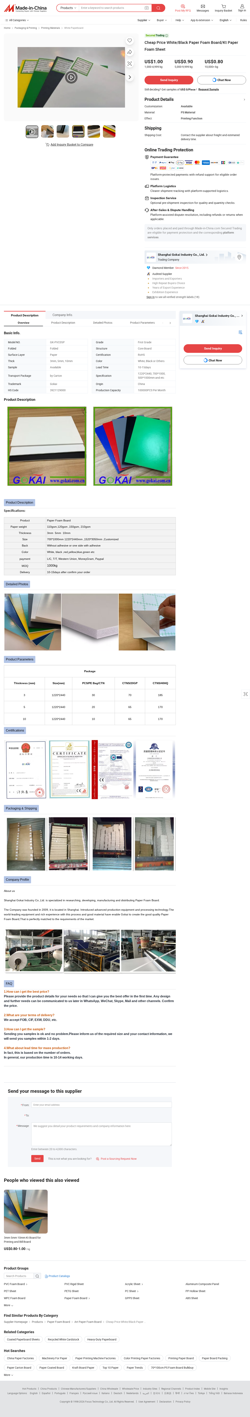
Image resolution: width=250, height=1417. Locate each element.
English (34, 1393)
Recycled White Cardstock (63, 1339)
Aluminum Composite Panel (202, 1284)
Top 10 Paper (111, 1367)
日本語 (167, 1393)
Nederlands (132, 1393)
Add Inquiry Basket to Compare (72, 144)
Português (59, 1393)
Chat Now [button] (224, 80)
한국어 (156, 1393)
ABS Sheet (192, 1298)
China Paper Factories (20, 1358)
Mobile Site (209, 1388)
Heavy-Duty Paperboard (101, 1339)
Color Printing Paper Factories (142, 1358)
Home (7, 27)
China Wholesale (109, 1388)
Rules (243, 20)
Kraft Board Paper (83, 1367)
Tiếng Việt (214, 1393)
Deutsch (118, 1393)
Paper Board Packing (215, 1358)
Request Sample (208, 89)
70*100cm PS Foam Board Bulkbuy (172, 1367)
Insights (224, 1388)
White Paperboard (73, 27)
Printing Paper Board (181, 1358)
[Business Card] (240, 332)
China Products (48, 1388)
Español (46, 1393)
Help (178, 20)
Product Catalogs (59, 1276)
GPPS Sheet (132, 1298)
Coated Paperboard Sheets (23, 1339)
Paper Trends (135, 1367)
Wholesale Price (130, 1388)
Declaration (165, 1401)
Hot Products (29, 1388)
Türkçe (201, 1393)
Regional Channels (171, 1388)
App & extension (200, 20)
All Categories (17, 20)
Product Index (192, 1388)
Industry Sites (150, 1388)
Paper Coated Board (51, 1367)
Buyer (160, 20)
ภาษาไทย (189, 1393)
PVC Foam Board (14, 1284)
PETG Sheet (71, 1291)
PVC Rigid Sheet (74, 1284)
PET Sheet (10, 1291)
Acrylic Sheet (132, 1284)
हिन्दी (177, 1393)
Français (74, 1393)
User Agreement (146, 1401)
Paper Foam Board (75, 1298)
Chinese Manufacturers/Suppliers (78, 1388)
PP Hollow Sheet (195, 1291)
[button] (163, 322)
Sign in (242, 10)
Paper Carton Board (19, 1367)
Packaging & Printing (26, 27)
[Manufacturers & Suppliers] (25, 8)
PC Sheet (130, 1291)
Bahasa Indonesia (233, 1393)
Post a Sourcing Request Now (116, 1159)
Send (37, 1158)
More (7, 1375)
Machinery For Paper (54, 1358)
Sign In (150, 297)
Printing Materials (50, 27)
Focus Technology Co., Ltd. (99, 1401)
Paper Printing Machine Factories (95, 1358)
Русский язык (90, 1393)
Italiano (106, 1393)
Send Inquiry (169, 80)
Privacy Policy (183, 1401)
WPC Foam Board (14, 1298)
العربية (146, 1393)
